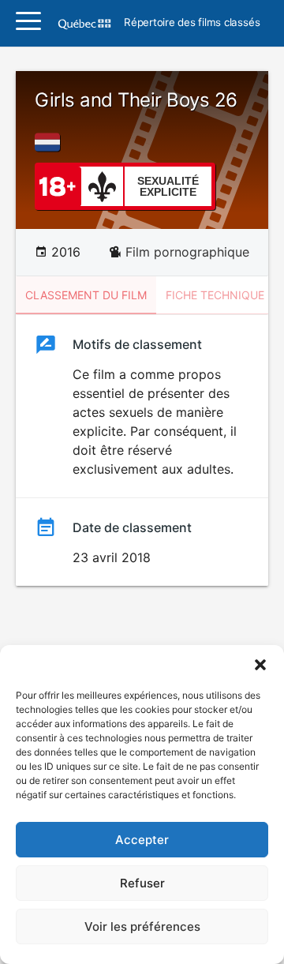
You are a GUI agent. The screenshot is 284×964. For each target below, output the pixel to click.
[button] (260, 665)
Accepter (142, 839)
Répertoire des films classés (192, 22)
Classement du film (86, 295)
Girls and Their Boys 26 (136, 99)
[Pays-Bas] (50, 142)
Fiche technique (215, 295)
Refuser (142, 883)
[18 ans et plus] (57, 185)
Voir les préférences (142, 926)
